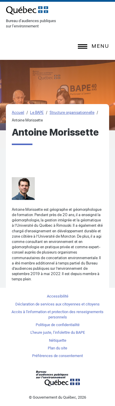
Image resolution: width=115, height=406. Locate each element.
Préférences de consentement (57, 356)
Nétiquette (57, 340)
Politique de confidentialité (58, 325)
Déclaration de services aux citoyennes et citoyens (57, 304)
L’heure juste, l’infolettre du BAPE (57, 332)
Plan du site (57, 348)
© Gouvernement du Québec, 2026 (57, 397)
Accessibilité (57, 296)
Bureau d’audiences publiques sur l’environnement (27, 10)
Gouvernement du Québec (57, 378)
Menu (100, 46)
